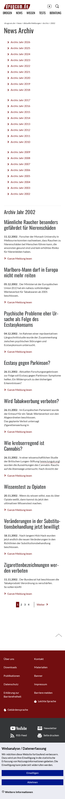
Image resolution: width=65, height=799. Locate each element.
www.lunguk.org (49, 461)
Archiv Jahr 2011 (20, 135)
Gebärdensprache (17, 709)
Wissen (30, 13)
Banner (38, 675)
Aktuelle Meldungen (32, 23)
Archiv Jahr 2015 (20, 111)
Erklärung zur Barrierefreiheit (12, 694)
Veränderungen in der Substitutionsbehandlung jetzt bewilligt (32, 523)
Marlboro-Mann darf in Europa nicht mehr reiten (31, 272)
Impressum (40, 684)
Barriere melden (43, 692)
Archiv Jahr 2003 (20, 187)
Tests (42, 13)
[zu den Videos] (49, 6)
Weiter (41, 604)
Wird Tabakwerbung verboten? (31, 401)
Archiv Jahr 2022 (20, 65)
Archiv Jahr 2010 (20, 141)
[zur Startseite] (17, 6)
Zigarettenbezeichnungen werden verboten (31, 567)
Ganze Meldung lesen (19, 258)
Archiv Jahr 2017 (20, 100)
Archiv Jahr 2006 (20, 170)
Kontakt (39, 658)
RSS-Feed (21, 735)
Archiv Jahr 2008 (20, 158)
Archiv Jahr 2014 (20, 117)
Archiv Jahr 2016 (20, 105)
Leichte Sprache (47, 701)
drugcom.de (9, 23)
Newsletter (50, 728)
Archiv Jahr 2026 (20, 42)
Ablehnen (32, 782)
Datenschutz (11, 684)
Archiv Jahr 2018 (20, 89)
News (19, 13)
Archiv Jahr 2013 (20, 123)
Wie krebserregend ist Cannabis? (24, 445)
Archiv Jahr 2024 (20, 54)
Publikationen (12, 675)
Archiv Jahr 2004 (20, 181)
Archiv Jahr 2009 (20, 152)
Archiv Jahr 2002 (20, 193)
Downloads (10, 667)
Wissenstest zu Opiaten (25, 486)
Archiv (46, 23)
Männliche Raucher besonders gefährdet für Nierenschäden (31, 224)
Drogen (7, 13)
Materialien (41, 667)
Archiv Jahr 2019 (20, 83)
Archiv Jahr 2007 (20, 164)
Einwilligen (32, 772)
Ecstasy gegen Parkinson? (27, 362)
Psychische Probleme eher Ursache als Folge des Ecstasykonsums (31, 318)
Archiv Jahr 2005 (20, 176)
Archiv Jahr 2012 (20, 129)
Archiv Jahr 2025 (20, 48)
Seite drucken (51, 735)
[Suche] (57, 6)
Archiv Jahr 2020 (20, 77)
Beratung (55, 13)
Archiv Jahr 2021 (20, 71)
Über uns (9, 658)
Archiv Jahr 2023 (20, 60)
